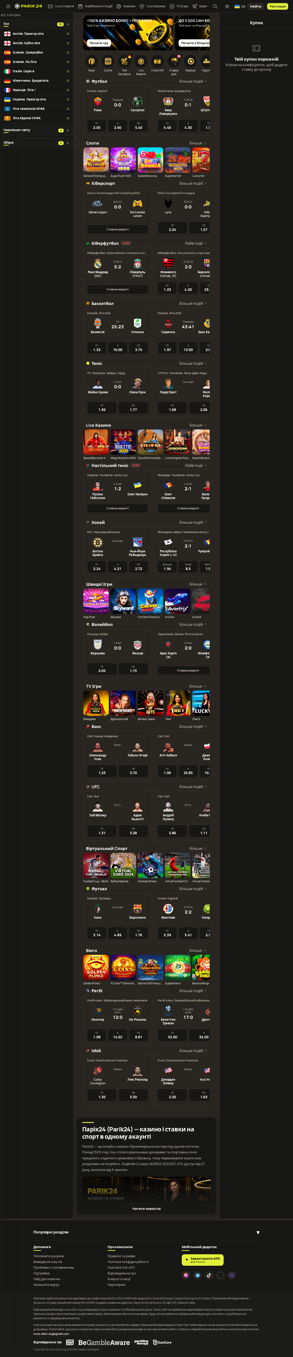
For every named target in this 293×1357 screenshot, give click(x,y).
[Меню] (8, 6)
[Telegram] (197, 1275)
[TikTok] (209, 1275)
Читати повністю (146, 1208)
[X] (220, 1275)
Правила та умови (121, 1256)
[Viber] (232, 1275)
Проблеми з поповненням (53, 1267)
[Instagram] (186, 1275)
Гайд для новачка (46, 1279)
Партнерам (116, 1285)
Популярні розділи (51, 1232)
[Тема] (227, 6)
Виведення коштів (47, 1262)
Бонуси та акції (119, 1279)
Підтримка (41, 1273)
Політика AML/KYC (121, 1267)
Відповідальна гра (122, 1273)
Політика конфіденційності (128, 1262)
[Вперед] (204, 28)
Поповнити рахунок (48, 1256)
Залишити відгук (46, 1285)
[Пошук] (215, 6)
